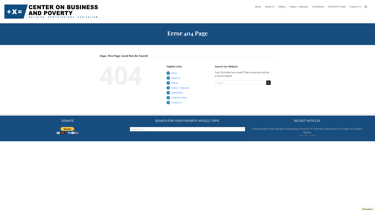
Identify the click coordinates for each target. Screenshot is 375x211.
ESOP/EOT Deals (179, 97)
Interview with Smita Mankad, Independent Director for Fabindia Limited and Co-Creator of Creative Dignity (307, 130)
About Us (175, 77)
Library (174, 82)
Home (174, 73)
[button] (366, 6)
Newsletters (177, 92)
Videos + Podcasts (180, 87)
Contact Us (176, 102)
